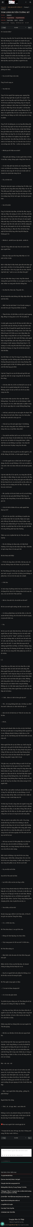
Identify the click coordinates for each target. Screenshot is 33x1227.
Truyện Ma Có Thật (16, 1219)
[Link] (18, 1155)
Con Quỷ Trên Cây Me (7, 1208)
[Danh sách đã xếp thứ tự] (10, 1155)
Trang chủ (3, 7)
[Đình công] (8, 1155)
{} (19, 1155)
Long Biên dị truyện (7, 1204)
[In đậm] (2, 1155)
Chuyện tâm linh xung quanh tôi (10, 1183)
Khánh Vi (9, 15)
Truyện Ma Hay (10, 17)
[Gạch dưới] (6, 1155)
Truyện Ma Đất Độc (7, 1175)
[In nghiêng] (4, 1155)
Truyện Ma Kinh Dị (20, 17)
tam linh (21, 20)
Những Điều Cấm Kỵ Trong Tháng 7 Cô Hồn (14, 1187)
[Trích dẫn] (14, 1155)
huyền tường (10, 20)
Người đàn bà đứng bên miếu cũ (10, 1200)
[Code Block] (16, 1155)
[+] (22, 1155)
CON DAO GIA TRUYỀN (8, 1212)
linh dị (16, 20)
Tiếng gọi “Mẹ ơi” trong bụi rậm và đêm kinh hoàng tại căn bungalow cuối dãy (16, 1191)
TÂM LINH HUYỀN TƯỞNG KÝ (15, 7)
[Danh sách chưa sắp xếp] (12, 1155)
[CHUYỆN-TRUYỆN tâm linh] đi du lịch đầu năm (15, 1196)
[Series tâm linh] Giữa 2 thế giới (10, 1179)
